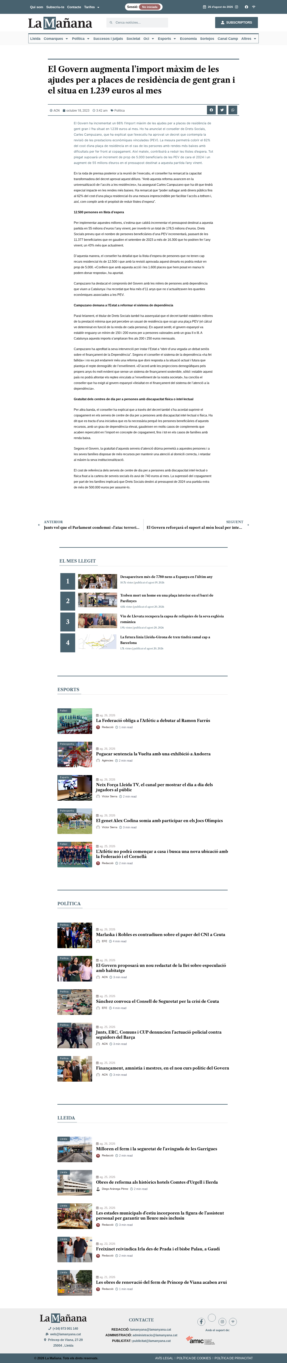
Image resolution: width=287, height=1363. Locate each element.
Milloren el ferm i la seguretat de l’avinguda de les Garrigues (156, 1149)
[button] (211, 110)
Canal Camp (228, 39)
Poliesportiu (67, 744)
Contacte (74, 7)
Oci (146, 39)
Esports (164, 39)
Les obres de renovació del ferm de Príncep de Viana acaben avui (161, 1282)
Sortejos (207, 39)
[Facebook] (201, 1322)
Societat (133, 39)
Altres (246, 39)
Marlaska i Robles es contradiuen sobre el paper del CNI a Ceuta (160, 934)
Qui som (36, 7)
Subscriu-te (55, 7)
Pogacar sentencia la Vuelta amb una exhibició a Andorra (153, 754)
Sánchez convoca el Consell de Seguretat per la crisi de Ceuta (157, 1001)
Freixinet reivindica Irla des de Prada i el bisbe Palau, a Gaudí (158, 1249)
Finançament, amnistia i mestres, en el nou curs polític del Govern (162, 1068)
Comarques (53, 39)
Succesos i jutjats (108, 39)
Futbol (63, 710)
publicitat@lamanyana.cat (151, 1341)
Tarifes (89, 7)
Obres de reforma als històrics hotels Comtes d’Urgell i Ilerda (157, 1182)
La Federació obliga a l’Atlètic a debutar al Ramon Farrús (153, 720)
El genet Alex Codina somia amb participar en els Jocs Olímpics (159, 820)
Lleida (35, 39)
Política (78, 39)
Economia (188, 39)
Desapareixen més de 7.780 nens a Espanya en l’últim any (166, 577)
